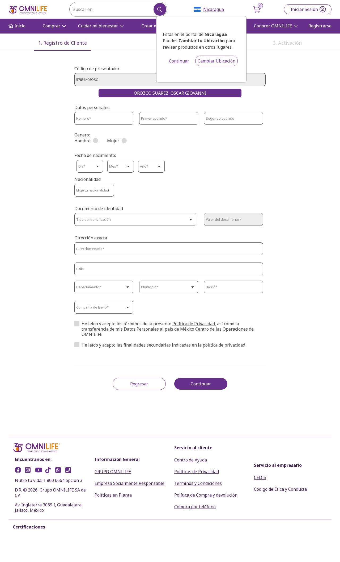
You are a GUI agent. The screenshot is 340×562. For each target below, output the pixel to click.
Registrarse (320, 25)
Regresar (139, 384)
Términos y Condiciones (198, 483)
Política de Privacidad (193, 324)
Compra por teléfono (195, 507)
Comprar (51, 26)
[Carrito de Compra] (256, 9)
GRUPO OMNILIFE (113, 471)
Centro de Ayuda (190, 460)
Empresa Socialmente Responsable (129, 483)
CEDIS (260, 477)
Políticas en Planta (113, 495)
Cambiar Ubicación (216, 61)
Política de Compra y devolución (205, 495)
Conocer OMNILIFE (273, 26)
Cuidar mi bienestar (98, 26)
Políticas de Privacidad (196, 471)
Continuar (179, 61)
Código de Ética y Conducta (280, 489)
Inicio (19, 25)
